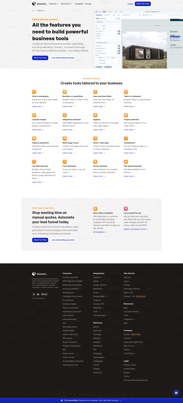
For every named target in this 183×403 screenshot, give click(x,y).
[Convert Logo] (39, 4)
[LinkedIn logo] (38, 294)
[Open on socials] (34, 294)
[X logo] (34, 294)
